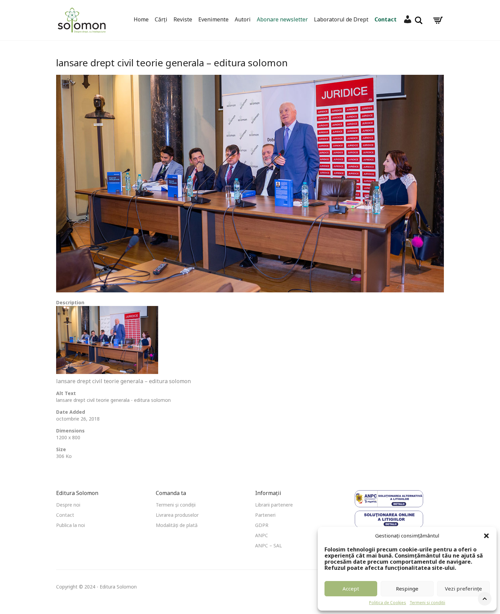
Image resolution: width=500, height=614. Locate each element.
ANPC (261, 535)
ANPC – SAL (268, 545)
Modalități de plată (177, 525)
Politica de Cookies (387, 603)
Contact (385, 19)
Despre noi (68, 504)
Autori (243, 19)
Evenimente (213, 19)
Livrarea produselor (177, 515)
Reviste (182, 19)
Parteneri (265, 515)
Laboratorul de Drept (341, 19)
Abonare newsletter (282, 19)
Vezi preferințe (463, 588)
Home (141, 19)
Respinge (407, 588)
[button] (486, 535)
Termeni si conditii (427, 603)
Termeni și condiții (176, 504)
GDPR (261, 525)
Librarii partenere (274, 504)
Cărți (161, 19)
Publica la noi (70, 525)
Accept (351, 588)
